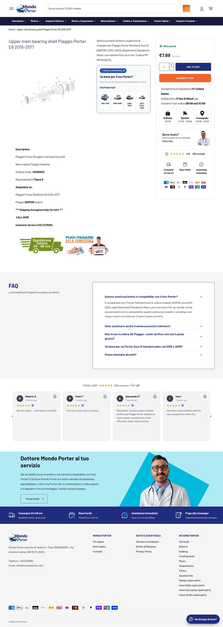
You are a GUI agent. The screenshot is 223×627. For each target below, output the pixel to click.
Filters (182, 570)
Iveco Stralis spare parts (192, 594)
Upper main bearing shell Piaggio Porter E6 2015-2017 (44, 29)
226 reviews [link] (198, 153)
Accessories (186, 575)
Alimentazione (108, 21)
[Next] (210, 416)
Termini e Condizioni (147, 541)
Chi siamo (98, 541)
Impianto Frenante (185, 21)
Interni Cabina (161, 21)
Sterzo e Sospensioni (82, 21)
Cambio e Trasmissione (135, 21)
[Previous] (12, 416)
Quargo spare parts (189, 580)
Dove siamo (99, 546)
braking (183, 551)
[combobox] (118, 8)
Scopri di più (32, 498)
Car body (184, 541)
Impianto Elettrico (55, 21)
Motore (34, 21)
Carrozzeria (17, 21)
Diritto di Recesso (146, 546)
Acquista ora (185, 77)
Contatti (97, 551)
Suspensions (186, 565)
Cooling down (187, 556)
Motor (182, 561)
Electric (183, 546)
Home (12, 29)
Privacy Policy (144, 551)
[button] (11, 8)
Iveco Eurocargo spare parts (195, 589)
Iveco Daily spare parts (192, 585)
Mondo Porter (21, 621)
